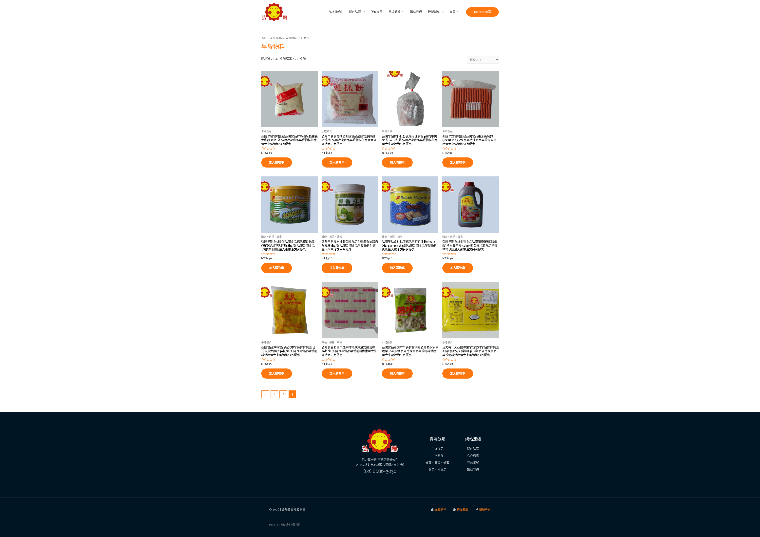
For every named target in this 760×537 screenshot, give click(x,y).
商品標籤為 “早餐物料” (284, 38)
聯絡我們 (416, 12)
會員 (452, 12)
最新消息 (434, 12)
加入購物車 (276, 162)
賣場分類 (394, 12)
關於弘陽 (355, 12)
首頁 (264, 38)
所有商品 (377, 12)
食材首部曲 (335, 12)
